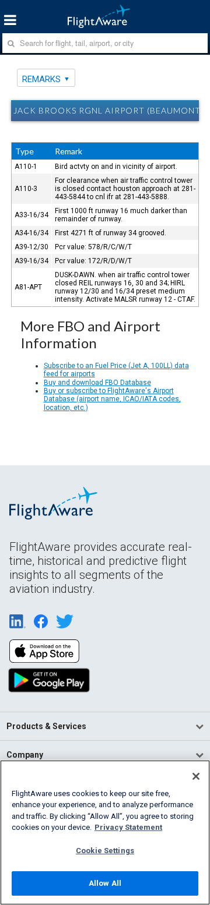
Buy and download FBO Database (97, 383)
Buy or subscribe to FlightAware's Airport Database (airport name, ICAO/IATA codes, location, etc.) (112, 399)
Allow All (105, 883)
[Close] (196, 776)
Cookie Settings (105, 850)
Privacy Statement (128, 827)
